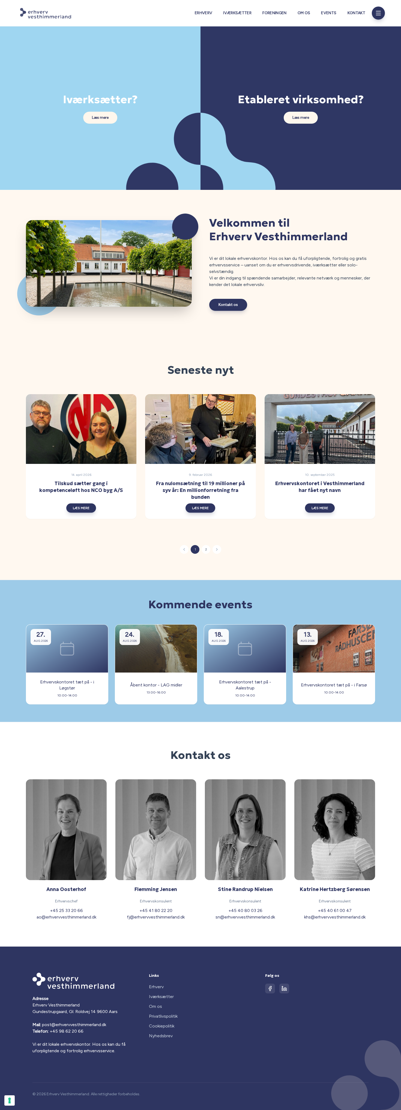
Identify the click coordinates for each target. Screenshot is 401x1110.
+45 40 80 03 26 (245, 910)
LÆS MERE (81, 508)
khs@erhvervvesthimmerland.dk (335, 917)
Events (328, 13)
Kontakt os (228, 304)
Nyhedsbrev (161, 1035)
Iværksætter (237, 13)
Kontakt (356, 13)
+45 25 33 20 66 (66, 910)
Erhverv (203, 13)
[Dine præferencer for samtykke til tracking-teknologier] (9, 1100)
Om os (304, 13)
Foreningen (274, 13)
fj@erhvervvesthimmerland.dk (156, 917)
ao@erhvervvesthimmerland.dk (66, 917)
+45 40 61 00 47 (335, 910)
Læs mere (100, 117)
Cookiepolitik (161, 1026)
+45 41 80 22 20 (155, 910)
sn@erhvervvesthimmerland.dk (245, 917)
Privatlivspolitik (163, 1016)
